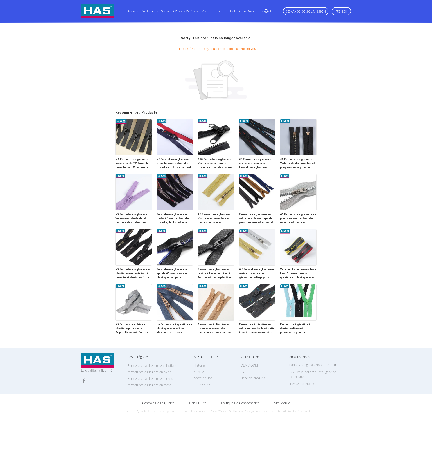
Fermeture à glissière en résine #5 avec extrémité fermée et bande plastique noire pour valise (215, 273)
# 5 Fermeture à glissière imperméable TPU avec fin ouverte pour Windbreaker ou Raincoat (132, 163)
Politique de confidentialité (240, 403)
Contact (265, 11)
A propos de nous (185, 11)
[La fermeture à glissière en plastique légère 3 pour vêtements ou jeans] (175, 319)
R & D (245, 371)
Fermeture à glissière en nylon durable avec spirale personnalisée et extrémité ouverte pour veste (257, 218)
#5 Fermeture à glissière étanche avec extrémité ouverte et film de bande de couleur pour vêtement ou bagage (174, 163)
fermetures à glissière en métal (150, 385)
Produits (147, 11)
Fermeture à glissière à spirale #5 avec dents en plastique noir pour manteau (172, 273)
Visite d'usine (211, 11)
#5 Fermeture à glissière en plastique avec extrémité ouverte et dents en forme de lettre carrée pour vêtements (133, 273)
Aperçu (133, 11)
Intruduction (202, 384)
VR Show (163, 11)
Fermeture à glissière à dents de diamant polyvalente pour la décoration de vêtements (297, 329)
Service (199, 371)
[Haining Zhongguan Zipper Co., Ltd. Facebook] (83, 381)
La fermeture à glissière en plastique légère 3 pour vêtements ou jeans (174, 328)
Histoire (199, 365)
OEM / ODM (249, 365)
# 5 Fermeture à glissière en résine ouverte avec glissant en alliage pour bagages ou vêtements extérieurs (257, 273)
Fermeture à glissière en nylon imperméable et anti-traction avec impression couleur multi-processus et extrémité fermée (257, 329)
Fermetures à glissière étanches (150, 378)
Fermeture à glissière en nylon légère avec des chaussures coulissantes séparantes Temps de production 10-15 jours (214, 329)
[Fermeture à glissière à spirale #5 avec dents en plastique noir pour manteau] (175, 264)
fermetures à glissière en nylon (149, 372)
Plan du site (197, 403)
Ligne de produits (253, 378)
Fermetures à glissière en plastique (152, 365)
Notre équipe (203, 378)
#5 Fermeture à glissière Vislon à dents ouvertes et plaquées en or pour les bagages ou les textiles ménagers (297, 163)
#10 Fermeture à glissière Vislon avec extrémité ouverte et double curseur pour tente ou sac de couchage (215, 163)
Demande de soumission (306, 11)
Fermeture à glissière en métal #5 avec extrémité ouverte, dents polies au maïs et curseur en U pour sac (174, 218)
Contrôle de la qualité (241, 11)
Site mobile (282, 403)
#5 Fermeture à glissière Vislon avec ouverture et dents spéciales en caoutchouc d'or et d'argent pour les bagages (215, 218)
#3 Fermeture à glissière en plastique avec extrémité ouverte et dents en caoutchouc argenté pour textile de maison (298, 218)
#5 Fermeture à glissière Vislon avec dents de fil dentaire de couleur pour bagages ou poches (131, 218)
